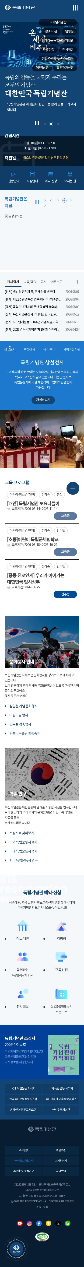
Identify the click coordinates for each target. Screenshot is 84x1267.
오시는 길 (70, 181)
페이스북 (39, 1223)
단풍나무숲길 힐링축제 (24, 734)
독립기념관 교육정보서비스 (61, 1099)
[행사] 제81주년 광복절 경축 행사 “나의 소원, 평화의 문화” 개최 (33, 300)
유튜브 (20, 1223)
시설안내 (32, 181)
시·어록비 (49, 349)
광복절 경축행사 (20, 725)
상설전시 (9, 349)
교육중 (65, 516)
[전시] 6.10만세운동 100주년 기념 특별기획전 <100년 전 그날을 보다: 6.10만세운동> (33, 322)
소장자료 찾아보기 (21, 833)
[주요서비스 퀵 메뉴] (16, 1249)
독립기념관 (20, 7)
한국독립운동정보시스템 (23, 1099)
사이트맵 (61, 1171)
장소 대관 (22, 939)
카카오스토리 (48, 1223)
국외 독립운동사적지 (23, 842)
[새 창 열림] (42, 239)
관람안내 (13, 181)
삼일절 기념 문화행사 (23, 706)
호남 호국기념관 (61, 1110)
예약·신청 (51, 181)
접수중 (65, 594)
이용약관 (61, 1150)
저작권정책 (61, 1160)
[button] (45, 124)
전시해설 (23, 1007)
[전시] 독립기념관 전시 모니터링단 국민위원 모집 (33, 314)
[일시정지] (37, 123)
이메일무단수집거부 (23, 1171)
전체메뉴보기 (75, 8)
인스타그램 (29, 1223)
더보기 (77, 282)
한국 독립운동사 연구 (23, 861)
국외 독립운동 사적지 (61, 1088)
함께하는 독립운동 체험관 (22, 973)
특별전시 (29, 349)
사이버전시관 (71, 349)
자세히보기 (43, 400)
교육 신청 (61, 970)
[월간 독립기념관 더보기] (63, 1055)
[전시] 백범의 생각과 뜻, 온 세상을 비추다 (30, 292)
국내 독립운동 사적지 (23, 1088)
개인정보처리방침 (23, 1160)
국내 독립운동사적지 (23, 851)
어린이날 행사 (18, 715)
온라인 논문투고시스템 (23, 1110)
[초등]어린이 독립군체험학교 (32, 540)
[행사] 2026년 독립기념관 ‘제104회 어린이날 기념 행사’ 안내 (33, 330)
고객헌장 (23, 1150)
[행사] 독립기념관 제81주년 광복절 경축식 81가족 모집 (33, 307)
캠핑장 (61, 939)
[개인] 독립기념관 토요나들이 (33, 504)
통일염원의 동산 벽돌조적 (61, 1009)
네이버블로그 (67, 1223)
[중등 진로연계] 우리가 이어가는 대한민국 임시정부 (35, 579)
